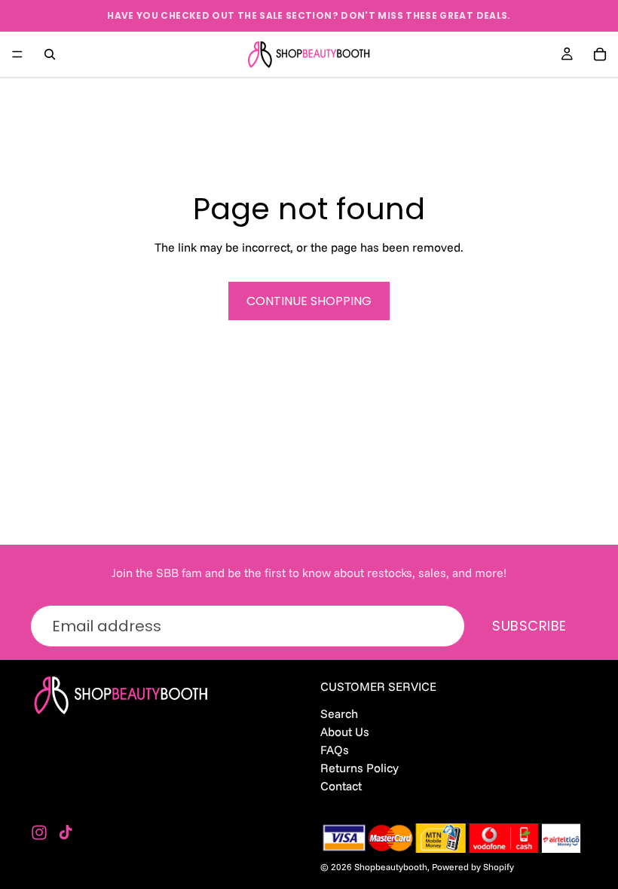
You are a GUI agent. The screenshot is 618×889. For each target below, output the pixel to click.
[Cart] (599, 54)
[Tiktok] (66, 832)
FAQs (334, 749)
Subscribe (529, 625)
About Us (344, 731)
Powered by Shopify (473, 867)
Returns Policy (359, 767)
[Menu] (17, 54)
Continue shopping (309, 301)
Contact (341, 786)
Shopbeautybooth (390, 867)
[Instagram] (39, 832)
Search (339, 713)
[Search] (49, 54)
